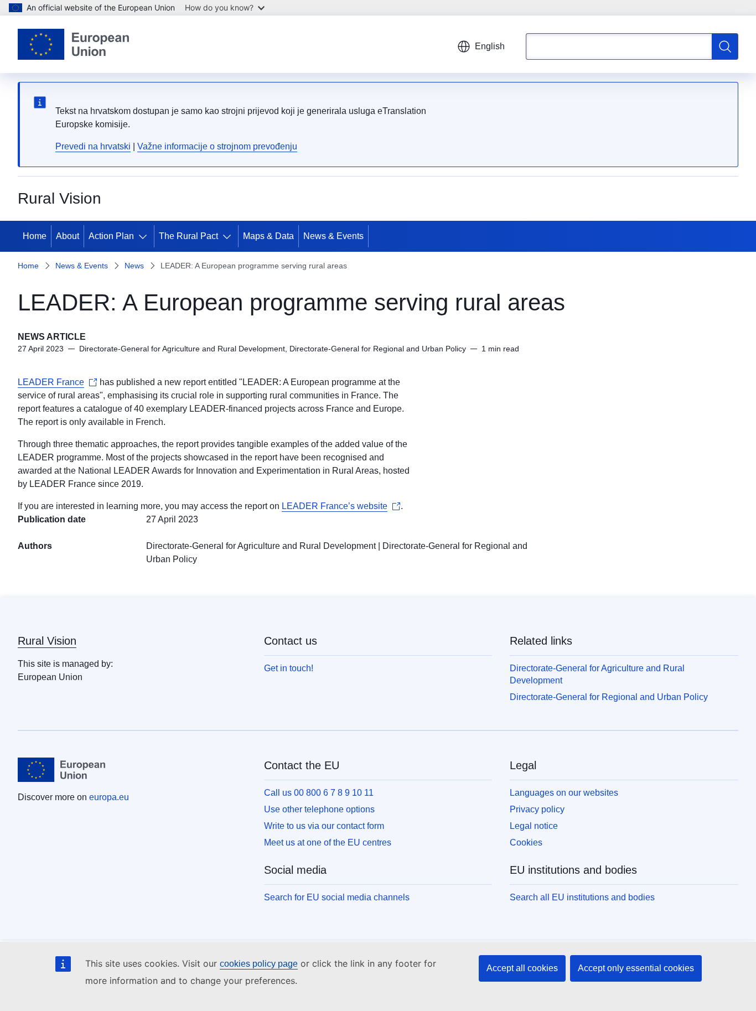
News (134, 265)
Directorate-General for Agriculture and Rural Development (261, 546)
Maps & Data (268, 236)
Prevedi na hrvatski (93, 146)
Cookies (526, 842)
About (67, 236)
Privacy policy (537, 809)
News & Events (333, 236)
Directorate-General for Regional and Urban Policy (609, 697)
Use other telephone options (319, 809)
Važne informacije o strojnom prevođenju (217, 146)
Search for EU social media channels (337, 897)
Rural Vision (47, 641)
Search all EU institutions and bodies (582, 897)
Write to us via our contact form (324, 826)
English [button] (490, 46)
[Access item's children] (145, 236)
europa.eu (109, 797)
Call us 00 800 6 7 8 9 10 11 (319, 792)
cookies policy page (259, 963)
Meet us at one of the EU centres (327, 842)
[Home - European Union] (73, 44)
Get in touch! (288, 668)
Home (34, 236)
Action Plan (111, 236)
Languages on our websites (564, 792)
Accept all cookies (522, 968)
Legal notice (534, 826)
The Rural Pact (188, 236)
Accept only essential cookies (636, 968)
